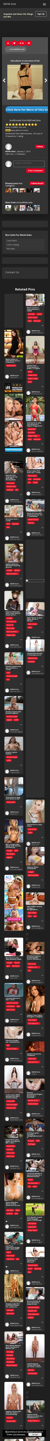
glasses (17, 570)
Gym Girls (13, 978)
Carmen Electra (12, 1003)
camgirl (9, 570)
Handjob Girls (15, 1168)
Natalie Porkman (34, 967)
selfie (16, 720)
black (9, 1252)
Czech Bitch (12, 240)
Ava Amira (31, 429)
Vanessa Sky (11, 1108)
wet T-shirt (11, 1010)
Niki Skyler (10, 854)
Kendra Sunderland (34, 1100)
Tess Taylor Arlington (34, 1023)
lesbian (30, 1317)
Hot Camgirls (14, 184)
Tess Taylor (32, 1020)
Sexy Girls (13, 377)
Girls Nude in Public (39, 394)
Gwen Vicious (33, 519)
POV (29, 916)
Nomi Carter (32, 317)
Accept (35, 1434)
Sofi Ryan (31, 1144)
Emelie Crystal (12, 676)
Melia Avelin (11, 365)
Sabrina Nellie (33, 875)
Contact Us (12, 272)
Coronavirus (11, 622)
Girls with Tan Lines (39, 535)
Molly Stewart (12, 1365)
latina (30, 1269)
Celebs (34, 1074)
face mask (10, 628)
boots (30, 1180)
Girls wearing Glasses (17, 586)
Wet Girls (13, 1021)
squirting (38, 1269)
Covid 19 (10, 625)
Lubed (39, 314)
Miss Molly (10, 1359)
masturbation (33, 1104)
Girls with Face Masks (17, 647)
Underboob (36, 887)
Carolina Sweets (34, 1183)
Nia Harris (15, 966)
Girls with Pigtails (16, 732)
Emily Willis (11, 1146)
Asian (30, 372)
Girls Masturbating (38, 1116)
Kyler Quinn (32, 624)
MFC (16, 851)
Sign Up (41, 14)
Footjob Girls (36, 1156)
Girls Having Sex (37, 928)
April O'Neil (32, 913)
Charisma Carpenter (34, 1062)
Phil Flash (11, 248)
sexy (29, 321)
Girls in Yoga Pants (38, 1242)
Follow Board (37, 183)
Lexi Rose (10, 1259)
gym (8, 966)
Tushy (35, 482)
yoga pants (32, 1227)
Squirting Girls (37, 1284)
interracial (10, 483)
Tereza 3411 (32, 1373)
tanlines (31, 523)
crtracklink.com (17, 49)
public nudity (32, 378)
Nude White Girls (38, 673)
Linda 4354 (10, 1101)
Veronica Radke (12, 1049)
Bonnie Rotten (33, 1307)
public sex (10, 1156)
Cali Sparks (32, 1223)
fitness (17, 963)
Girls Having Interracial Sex (20, 502)
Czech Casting (13, 244)
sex (29, 482)
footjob (31, 1141)
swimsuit (37, 321)
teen (29, 382)
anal (29, 479)
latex (30, 627)
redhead (10, 490)
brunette (31, 314)
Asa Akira (10, 1210)
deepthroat (32, 1311)
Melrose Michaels (13, 574)
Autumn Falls (32, 1265)
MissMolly (10, 1362)
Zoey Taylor (32, 1230)
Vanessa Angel (12, 1105)
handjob (10, 1149)
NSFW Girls (9, 4)
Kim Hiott (10, 1314)
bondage (10, 1352)
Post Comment (35, 170)
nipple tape (11, 635)
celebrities (10, 1006)
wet (18, 1006)
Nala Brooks (11, 486)
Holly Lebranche (34, 1421)
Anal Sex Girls (36, 494)
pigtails (9, 720)
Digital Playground (34, 436)
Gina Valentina (33, 1314)
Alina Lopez (32, 476)
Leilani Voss (32, 375)
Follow (40, 146)
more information (19, 1434)
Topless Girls (15, 772)
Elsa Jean (15, 524)
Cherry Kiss (11, 802)
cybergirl (10, 1310)
